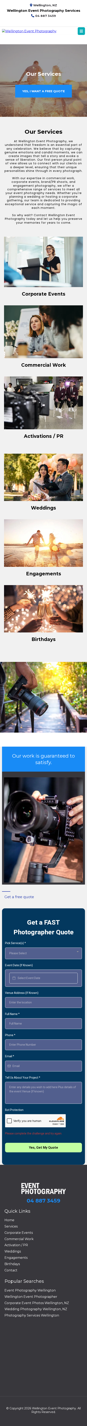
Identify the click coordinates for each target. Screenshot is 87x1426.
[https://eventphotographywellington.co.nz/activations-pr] (43, 402)
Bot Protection (14, 1110)
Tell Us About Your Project (22, 1077)
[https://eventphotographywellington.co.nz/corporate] (43, 262)
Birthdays (12, 1264)
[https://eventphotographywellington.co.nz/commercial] (43, 331)
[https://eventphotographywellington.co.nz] (29, 31)
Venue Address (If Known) (21, 992)
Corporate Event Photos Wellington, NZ (36, 1303)
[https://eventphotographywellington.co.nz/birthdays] (43, 609)
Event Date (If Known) (19, 965)
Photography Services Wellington (31, 1315)
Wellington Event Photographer (30, 1297)
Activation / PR (16, 1245)
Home (9, 1220)
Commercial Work (19, 1239)
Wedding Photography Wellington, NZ (35, 1309)
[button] (81, 31)
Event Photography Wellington (30, 1290)
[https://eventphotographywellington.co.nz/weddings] (43, 477)
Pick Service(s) (15, 943)
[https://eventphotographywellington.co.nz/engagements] (43, 543)
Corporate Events (18, 1233)
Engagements (16, 1258)
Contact (10, 1270)
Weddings (12, 1251)
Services (11, 1226)
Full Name (12, 1014)
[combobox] (43, 953)
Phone (10, 1035)
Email (9, 1056)
